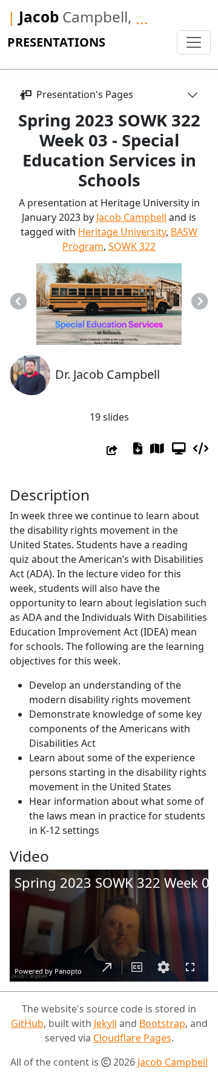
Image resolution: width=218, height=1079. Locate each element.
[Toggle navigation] (194, 42)
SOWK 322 (132, 246)
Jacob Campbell (131, 217)
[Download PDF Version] (137, 449)
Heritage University (122, 231)
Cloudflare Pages (132, 1038)
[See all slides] (157, 449)
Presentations (56, 42)
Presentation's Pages (82, 94)
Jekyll (105, 1023)
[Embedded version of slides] (200, 449)
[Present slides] (179, 449)
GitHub (27, 1023)
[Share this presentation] (112, 450)
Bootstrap (162, 1023)
